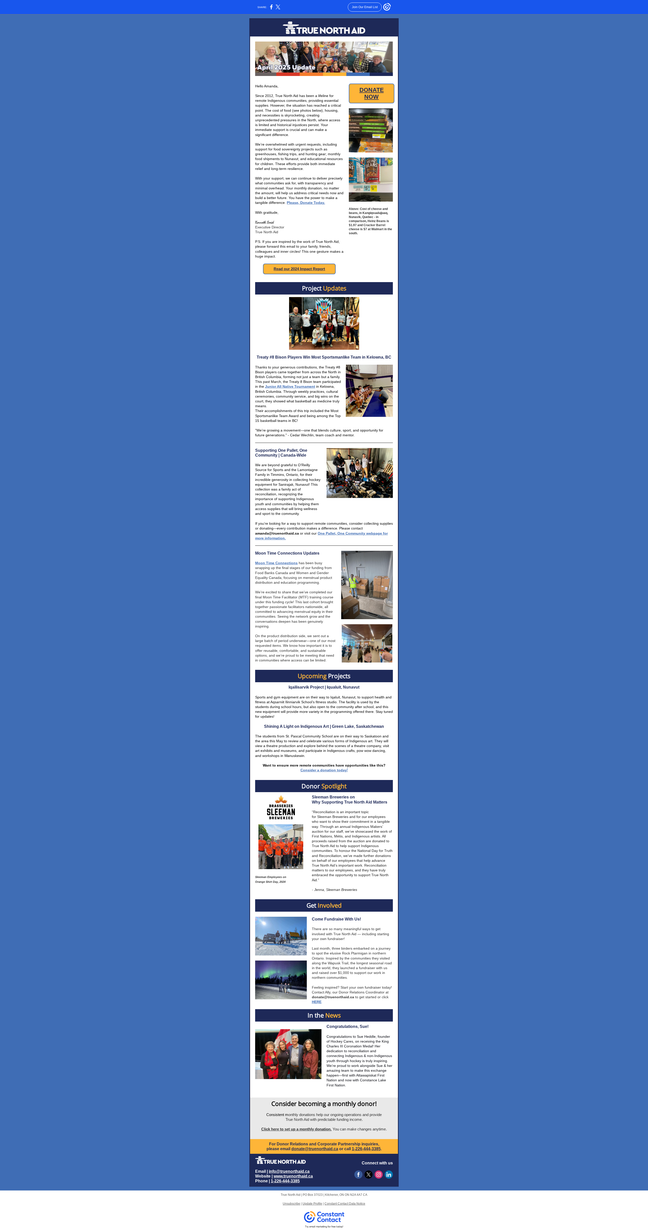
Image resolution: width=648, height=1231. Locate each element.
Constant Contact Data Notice (345, 1203)
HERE (316, 1002)
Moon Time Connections (276, 563)
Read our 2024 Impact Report (299, 269)
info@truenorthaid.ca (289, 1171)
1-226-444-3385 (366, 1149)
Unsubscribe (291, 1203)
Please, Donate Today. (306, 203)
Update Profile (312, 1203)
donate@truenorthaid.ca (333, 997)
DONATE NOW (371, 93)
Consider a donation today (323, 770)
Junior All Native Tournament (290, 386)
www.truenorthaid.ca (293, 1176)
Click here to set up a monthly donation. (296, 1129)
